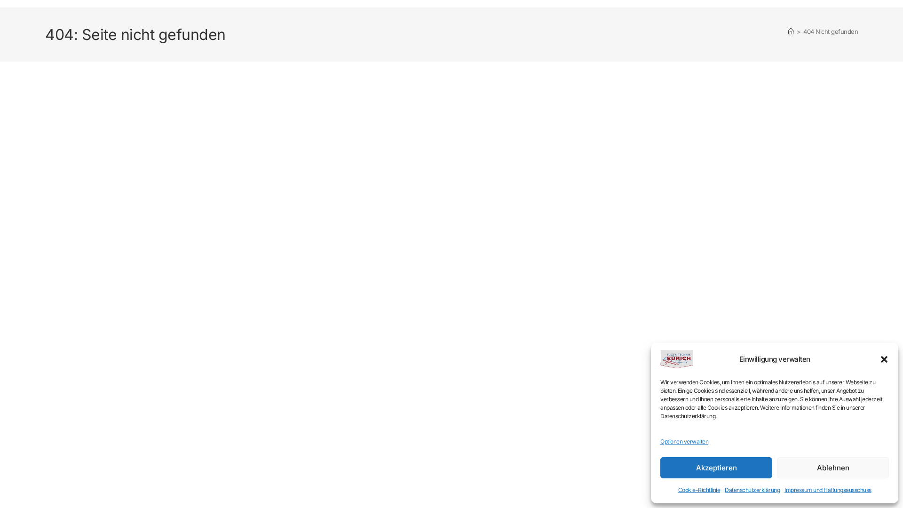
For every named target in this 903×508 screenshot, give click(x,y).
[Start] (791, 31)
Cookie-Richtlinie (699, 489)
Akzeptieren (716, 467)
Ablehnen (833, 467)
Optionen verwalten (684, 441)
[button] (884, 359)
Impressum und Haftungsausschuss (827, 489)
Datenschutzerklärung (752, 489)
